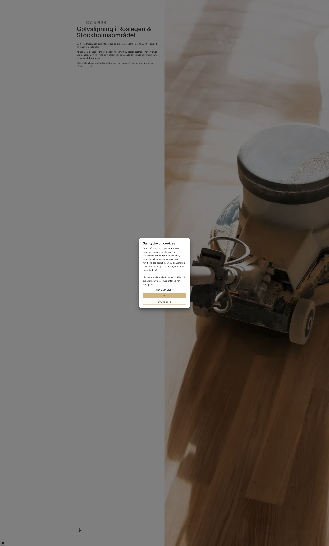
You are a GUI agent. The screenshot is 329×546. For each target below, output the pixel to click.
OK (164, 295)
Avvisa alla (164, 302)
